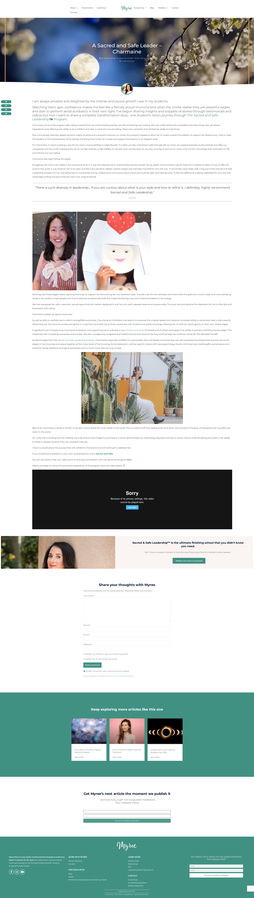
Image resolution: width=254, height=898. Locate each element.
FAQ (129, 867)
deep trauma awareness (132, 330)
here (129, 460)
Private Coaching (75, 861)
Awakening (139, 8)
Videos (71, 877)
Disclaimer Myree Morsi (141, 894)
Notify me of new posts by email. (101, 659)
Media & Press (133, 861)
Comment (89, 596)
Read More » (79, 757)
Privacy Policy (109, 894)
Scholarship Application (137, 883)
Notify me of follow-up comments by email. (106, 654)
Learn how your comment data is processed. (120, 676)
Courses (73, 12)
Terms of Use (118, 894)
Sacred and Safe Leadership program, (76, 340)
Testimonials (87, 8)
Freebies (162, 8)
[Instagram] (16, 871)
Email (86, 635)
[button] (6, 101)
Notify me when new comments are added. (107, 671)
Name (87, 625)
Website (87, 644)
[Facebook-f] (11, 871)
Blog (152, 8)
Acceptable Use (128, 894)
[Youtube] (22, 871)
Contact (175, 8)
